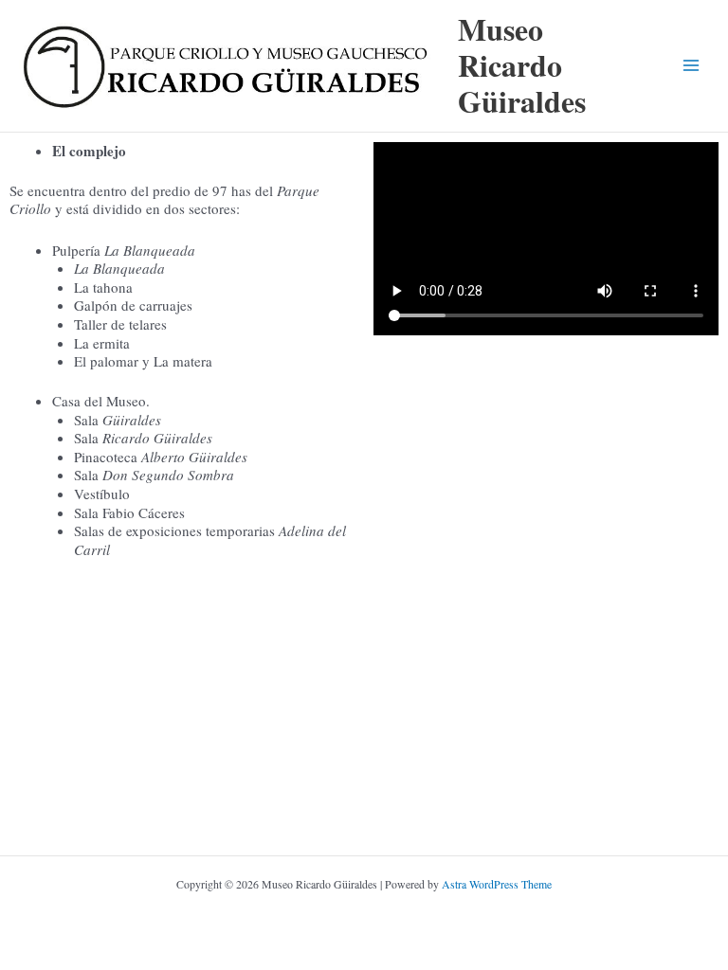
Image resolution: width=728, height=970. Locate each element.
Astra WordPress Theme (497, 883)
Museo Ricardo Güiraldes (522, 65)
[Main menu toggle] (691, 65)
